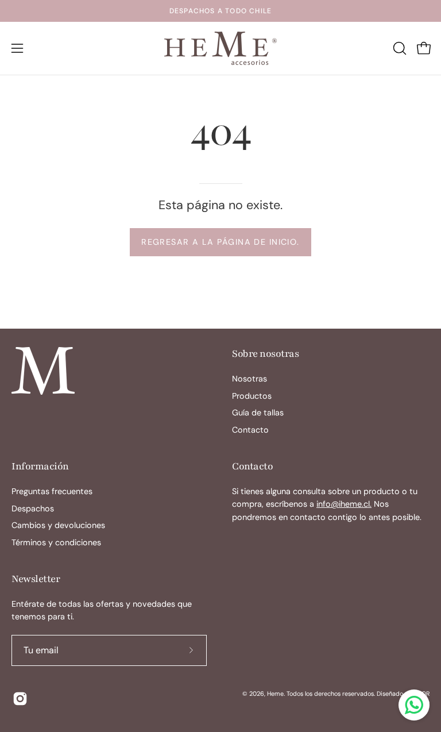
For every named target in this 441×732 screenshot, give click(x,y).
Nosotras (249, 378)
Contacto (250, 430)
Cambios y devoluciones (58, 525)
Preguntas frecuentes (51, 491)
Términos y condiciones (56, 542)
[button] (398, 48)
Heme (275, 693)
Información (40, 466)
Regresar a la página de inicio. (220, 242)
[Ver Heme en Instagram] (19, 698)
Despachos (32, 508)
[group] (220, 11)
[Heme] (220, 48)
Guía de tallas (258, 413)
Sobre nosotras (265, 353)
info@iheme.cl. (344, 504)
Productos (252, 396)
